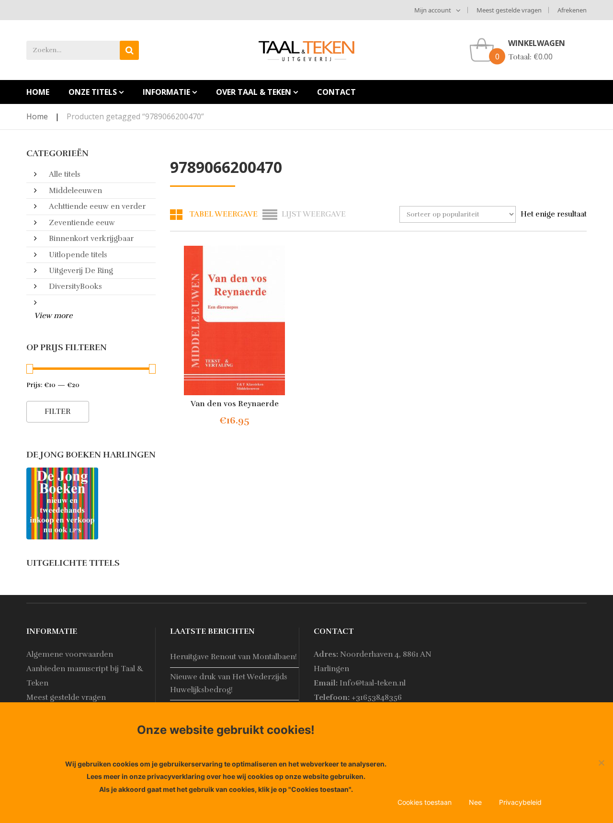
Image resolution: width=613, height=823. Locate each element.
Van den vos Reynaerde (235, 404)
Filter (58, 411)
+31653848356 (377, 697)
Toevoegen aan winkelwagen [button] (242, 421)
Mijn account (432, 10)
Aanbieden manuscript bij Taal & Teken (85, 676)
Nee (475, 802)
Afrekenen (572, 10)
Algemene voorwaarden (69, 654)
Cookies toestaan (424, 802)
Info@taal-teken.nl (373, 683)
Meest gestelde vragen (509, 10)
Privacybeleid (520, 802)
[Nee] (601, 762)
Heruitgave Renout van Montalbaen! (233, 657)
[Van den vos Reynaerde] (234, 320)
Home (37, 116)
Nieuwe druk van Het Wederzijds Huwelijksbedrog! (228, 683)
